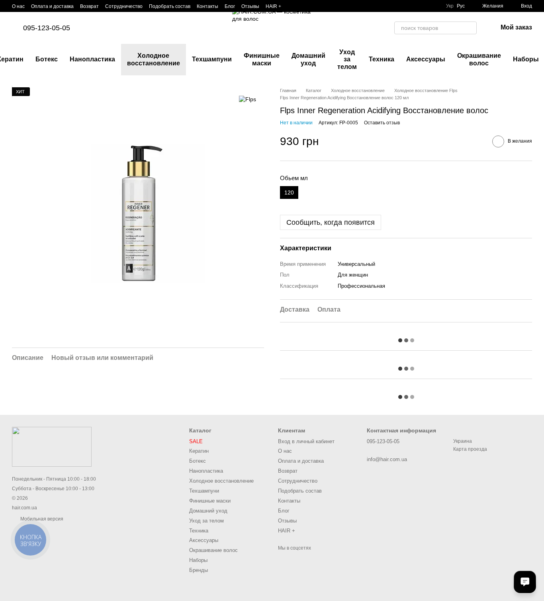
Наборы (198, 560)
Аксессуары (425, 59)
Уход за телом (347, 59)
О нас (18, 6)
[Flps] (247, 99)
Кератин (199, 451)
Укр (450, 6)
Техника (381, 59)
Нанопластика (92, 59)
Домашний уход (308, 59)
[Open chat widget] (525, 582)
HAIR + (273, 6)
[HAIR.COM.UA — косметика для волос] (52, 447)
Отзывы (250, 6)
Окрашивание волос (479, 59)
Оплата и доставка (52, 6)
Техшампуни (212, 59)
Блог (230, 6)
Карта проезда (470, 449)
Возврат (89, 6)
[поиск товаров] (470, 28)
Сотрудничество (124, 6)
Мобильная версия (41, 519)
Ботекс (46, 59)
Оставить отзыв (382, 123)
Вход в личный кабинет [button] (306, 441)
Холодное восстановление (153, 59)
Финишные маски (262, 59)
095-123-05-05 (46, 27)
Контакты (207, 6)
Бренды (198, 570)
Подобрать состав (169, 6)
